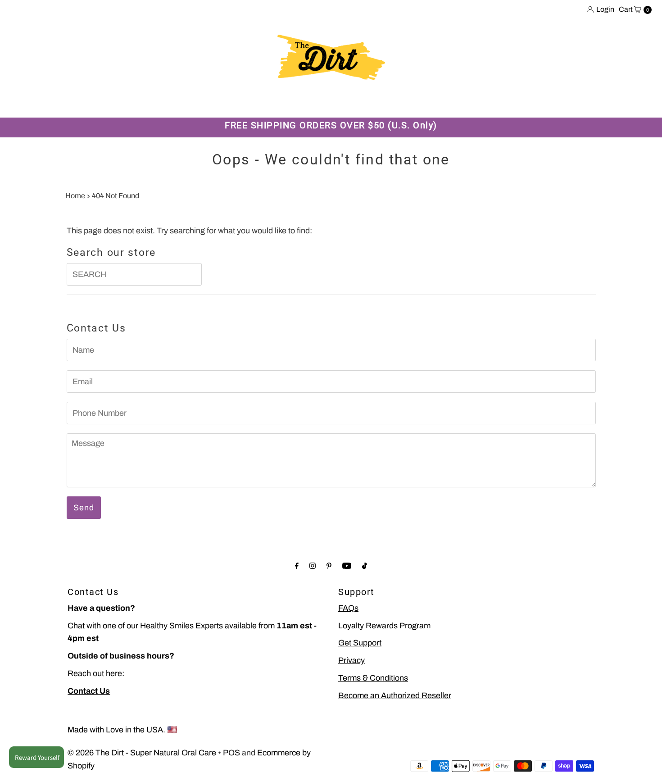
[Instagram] (312, 566)
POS (231, 752)
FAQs (348, 608)
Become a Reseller (347, 103)
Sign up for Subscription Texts (534, 103)
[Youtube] (346, 566)
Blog (291, 103)
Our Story (125, 103)
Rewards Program (237, 103)
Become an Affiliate (429, 103)
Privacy (351, 660)
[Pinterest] (328, 566)
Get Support (359, 642)
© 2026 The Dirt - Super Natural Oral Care (142, 752)
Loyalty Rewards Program (384, 625)
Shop (83, 103)
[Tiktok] (364, 566)
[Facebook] (297, 566)
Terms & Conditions (373, 677)
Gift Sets (174, 103)
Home (75, 196)
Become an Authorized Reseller (394, 695)
